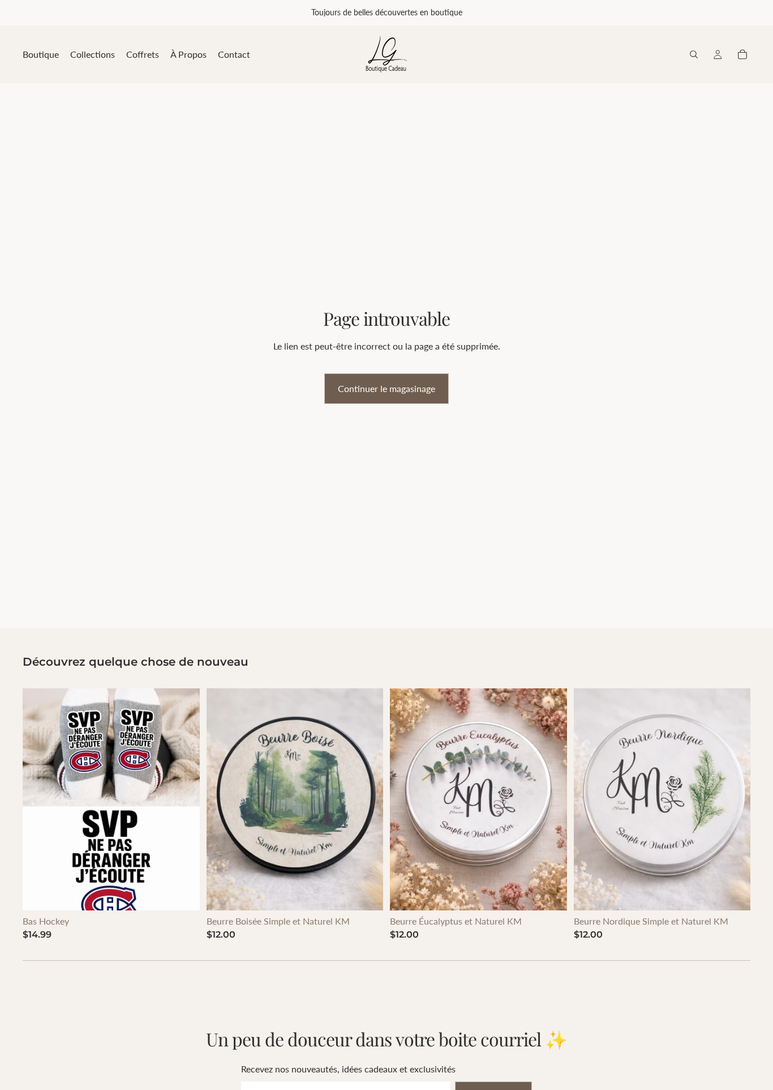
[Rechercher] (693, 54)
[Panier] (742, 54)
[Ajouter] (182, 893)
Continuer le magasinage (386, 388)
